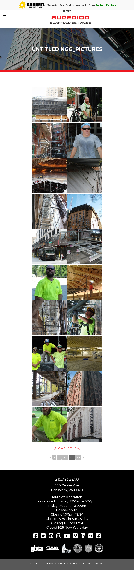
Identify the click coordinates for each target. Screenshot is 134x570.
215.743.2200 (67, 479)
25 (78, 457)
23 (65, 457)
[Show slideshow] (67, 448)
